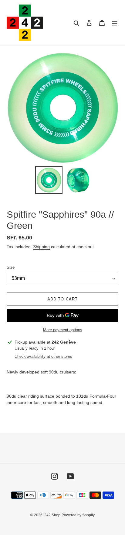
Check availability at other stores (43, 356)
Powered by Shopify (78, 515)
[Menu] (114, 22)
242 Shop (52, 515)
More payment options (62, 330)
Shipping (41, 246)
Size (11, 267)
